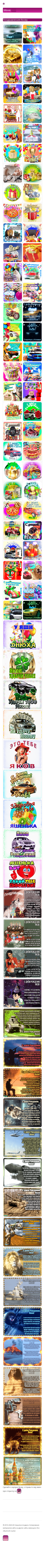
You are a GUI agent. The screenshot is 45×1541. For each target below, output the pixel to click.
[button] (7, 10)
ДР (19, 1491)
